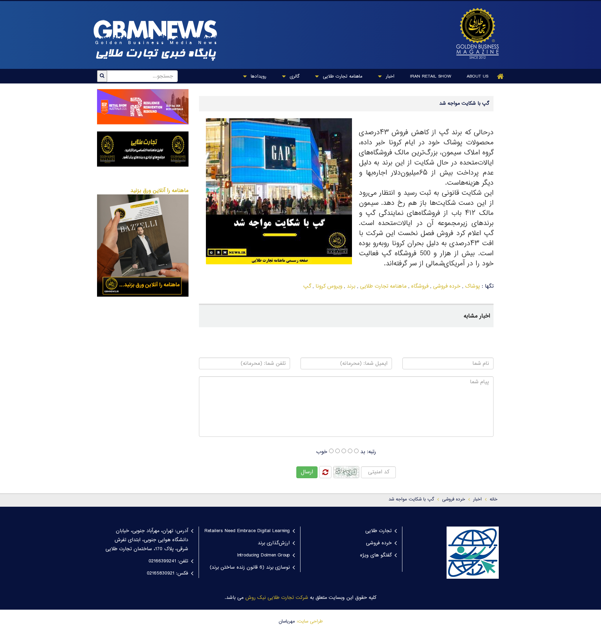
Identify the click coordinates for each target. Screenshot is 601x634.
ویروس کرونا (328, 286)
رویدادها (257, 76)
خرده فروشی (446, 286)
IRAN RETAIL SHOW (430, 76)
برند (351, 286)
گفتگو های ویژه (376, 555)
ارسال (307, 472)
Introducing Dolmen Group (263, 555)
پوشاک (472, 286)
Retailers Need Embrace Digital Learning (247, 531)
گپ (307, 286)
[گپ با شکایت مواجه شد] (474, 33)
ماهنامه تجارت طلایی (341, 76)
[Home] (500, 76)
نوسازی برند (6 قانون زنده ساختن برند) (250, 567)
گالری (293, 76)
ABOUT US (477, 76)
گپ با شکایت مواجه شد (411, 499)
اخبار (389, 76)
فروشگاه (419, 286)
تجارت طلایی (378, 531)
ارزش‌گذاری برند (274, 543)
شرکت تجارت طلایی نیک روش (276, 597)
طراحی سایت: (310, 621)
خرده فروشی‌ (453, 499)
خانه (493, 499)
